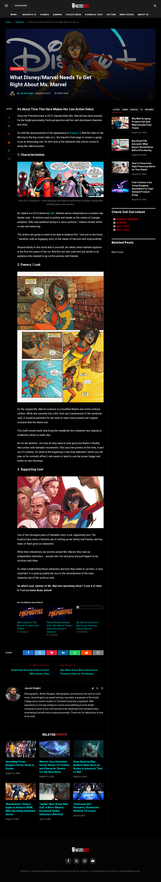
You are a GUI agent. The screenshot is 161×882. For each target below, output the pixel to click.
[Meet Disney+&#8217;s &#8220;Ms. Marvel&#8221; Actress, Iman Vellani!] (30, 613)
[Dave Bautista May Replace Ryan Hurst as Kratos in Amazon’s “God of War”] (88, 749)
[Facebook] (9, 117)
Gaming (57, 14)
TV (141, 109)
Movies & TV (29, 14)
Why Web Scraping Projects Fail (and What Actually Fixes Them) (142, 123)
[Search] (154, 5)
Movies (134, 109)
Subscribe (21, 5)
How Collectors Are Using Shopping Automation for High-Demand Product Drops (143, 188)
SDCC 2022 (122, 229)
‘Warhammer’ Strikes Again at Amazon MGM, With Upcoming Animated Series (20, 809)
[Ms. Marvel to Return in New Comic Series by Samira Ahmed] (89, 613)
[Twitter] (9, 126)
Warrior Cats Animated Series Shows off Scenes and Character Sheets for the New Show (54, 766)
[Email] (9, 158)
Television (17, 68)
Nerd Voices (127, 14)
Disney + (75, 132)
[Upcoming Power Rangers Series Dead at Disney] (21, 749)
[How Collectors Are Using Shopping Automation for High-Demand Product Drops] (120, 186)
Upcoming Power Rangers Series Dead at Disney (20, 765)
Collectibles (73, 14)
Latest (116, 109)
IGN (52, 213)
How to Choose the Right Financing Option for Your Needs (143, 166)
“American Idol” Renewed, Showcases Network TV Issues (86, 808)
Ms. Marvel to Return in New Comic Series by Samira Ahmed (87, 625)
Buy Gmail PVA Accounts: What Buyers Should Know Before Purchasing (142, 146)
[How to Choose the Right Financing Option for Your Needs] (120, 167)
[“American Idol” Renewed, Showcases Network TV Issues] (88, 791)
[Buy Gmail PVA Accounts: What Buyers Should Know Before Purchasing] (120, 145)
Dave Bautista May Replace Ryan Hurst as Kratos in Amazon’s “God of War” (87, 766)
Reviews (149, 109)
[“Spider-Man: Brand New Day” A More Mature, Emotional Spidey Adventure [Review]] (54, 791)
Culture (111, 14)
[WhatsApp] (9, 150)
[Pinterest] (9, 134)
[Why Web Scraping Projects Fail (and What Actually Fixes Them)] (120, 123)
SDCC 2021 (122, 226)
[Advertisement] (80, 43)
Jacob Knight (26, 93)
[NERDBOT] (80, 5)
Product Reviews (127, 219)
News (13, 14)
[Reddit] (9, 142)
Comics (44, 14)
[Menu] (6, 5)
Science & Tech (94, 14)
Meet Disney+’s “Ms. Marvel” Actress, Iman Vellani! (28, 625)
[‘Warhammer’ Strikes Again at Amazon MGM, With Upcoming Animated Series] (21, 791)
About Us (143, 14)
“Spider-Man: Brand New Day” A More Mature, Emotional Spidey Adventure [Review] (53, 809)
